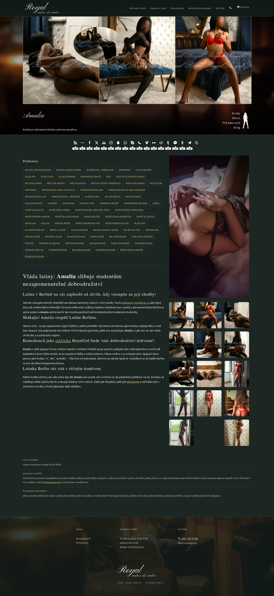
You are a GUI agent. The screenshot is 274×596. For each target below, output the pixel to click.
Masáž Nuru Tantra (59, 209)
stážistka (63, 340)
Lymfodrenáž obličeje (135, 203)
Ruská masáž (97, 236)
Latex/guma (68, 203)
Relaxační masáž (76, 236)
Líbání (155, 203)
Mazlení (45, 223)
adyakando (133, 381)
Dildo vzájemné (67, 176)
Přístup (220, 8)
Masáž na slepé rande (67, 216)
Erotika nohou (78, 183)
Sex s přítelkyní (118, 236)
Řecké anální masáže (131, 249)
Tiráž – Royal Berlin (129, 583)
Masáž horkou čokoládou (129, 209)
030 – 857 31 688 (231, 8)
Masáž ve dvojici (146, 216)
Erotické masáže (56, 183)
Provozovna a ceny (52, 482)
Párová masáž (32, 236)
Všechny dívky (138, 8)
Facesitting (156, 183)
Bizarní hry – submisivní (100, 169)
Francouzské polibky (92, 189)
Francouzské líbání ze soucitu (58, 189)
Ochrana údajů (154, 583)
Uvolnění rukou (144, 243)
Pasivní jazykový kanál (105, 229)
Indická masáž (133, 196)
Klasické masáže (34, 203)
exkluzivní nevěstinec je (135, 302)
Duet (108, 176)
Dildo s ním (47, 176)
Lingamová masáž (109, 203)
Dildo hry (30, 176)
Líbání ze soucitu (34, 209)
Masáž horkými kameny (37, 216)
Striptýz (29, 243)
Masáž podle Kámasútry (118, 216)
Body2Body (125, 169)
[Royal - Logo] (42, 12)
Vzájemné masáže (58, 249)
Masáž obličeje (92, 216)
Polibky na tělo (132, 229)
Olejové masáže (79, 229)
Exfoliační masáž (135, 183)
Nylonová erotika (35, 229)
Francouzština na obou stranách (126, 189)
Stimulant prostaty (142, 236)
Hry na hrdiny (113, 196)
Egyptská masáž (33, 183)
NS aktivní (139, 223)
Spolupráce (177, 8)
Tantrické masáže (74, 243)
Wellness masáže (81, 249)
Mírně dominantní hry (87, 223)
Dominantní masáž (91, 176)
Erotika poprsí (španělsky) (106, 183)
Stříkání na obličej (49, 243)
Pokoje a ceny (158, 8)
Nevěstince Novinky (200, 8)
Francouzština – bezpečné (65, 196)
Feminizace (31, 189)
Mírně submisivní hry (117, 223)
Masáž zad (30, 223)
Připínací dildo (53, 236)
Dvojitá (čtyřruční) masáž (130, 176)
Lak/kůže (52, 203)
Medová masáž (62, 223)
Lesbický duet (87, 203)
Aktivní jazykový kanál (69, 169)
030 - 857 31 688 (190, 538)
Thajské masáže (97, 243)
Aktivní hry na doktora (38, 169)
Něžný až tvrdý (58, 229)
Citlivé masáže (144, 169)
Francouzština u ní (35, 196)
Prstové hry (152, 229)
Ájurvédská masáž (105, 249)
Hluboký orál (92, 196)
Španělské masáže (34, 256)
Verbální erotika (34, 249)
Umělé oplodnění (120, 243)
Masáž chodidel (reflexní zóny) (92, 209)
